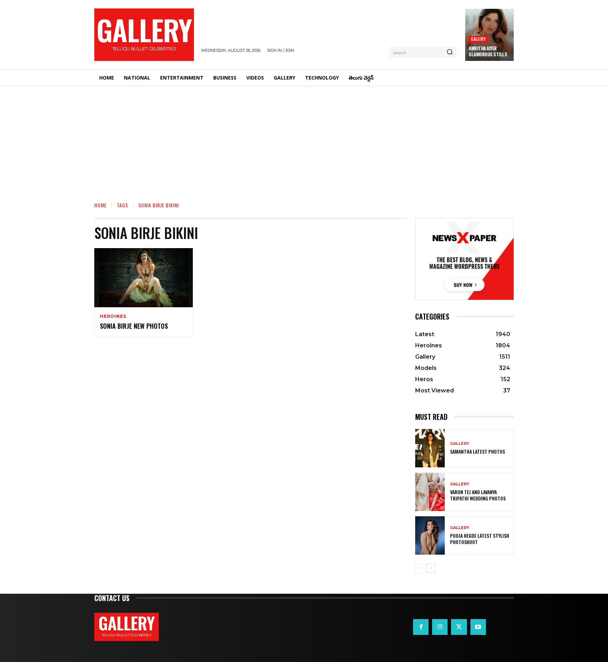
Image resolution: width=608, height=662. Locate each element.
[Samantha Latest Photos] (430, 448)
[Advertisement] (304, 139)
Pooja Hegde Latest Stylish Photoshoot (479, 539)
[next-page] (430, 568)
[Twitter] (459, 627)
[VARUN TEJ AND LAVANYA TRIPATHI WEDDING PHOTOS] (430, 492)
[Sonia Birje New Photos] (143, 277)
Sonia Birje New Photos (134, 325)
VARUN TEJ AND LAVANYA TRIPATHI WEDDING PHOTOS (478, 495)
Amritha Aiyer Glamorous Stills (488, 51)
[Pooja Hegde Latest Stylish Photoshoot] (430, 535)
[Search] (449, 52)
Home (100, 205)
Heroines (113, 316)
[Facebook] (421, 627)
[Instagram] (440, 627)
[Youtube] (478, 627)
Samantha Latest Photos (477, 451)
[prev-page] (419, 568)
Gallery (478, 39)
